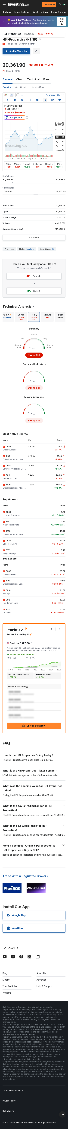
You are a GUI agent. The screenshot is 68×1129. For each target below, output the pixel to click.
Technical (33, 79)
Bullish (36, 290)
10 (53, 249)
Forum (47, 79)
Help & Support (45, 986)
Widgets (7, 992)
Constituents (21, 87)
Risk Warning (8, 1111)
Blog (5, 973)
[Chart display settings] (22, 95)
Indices (7, 12)
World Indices (40, 12)
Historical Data (37, 87)
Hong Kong (30, 249)
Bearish (36, 276)
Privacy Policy (9, 1101)
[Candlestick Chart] (5, 95)
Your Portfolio (10, 986)
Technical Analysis (17, 306)
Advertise (41, 979)
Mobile (6, 979)
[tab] (7, 317)
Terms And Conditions (13, 1090)
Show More (34, 237)
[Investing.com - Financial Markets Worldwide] (18, 4)
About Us (41, 973)
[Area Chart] (11, 95)
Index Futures (58, 12)
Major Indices (21, 12)
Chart (19, 79)
